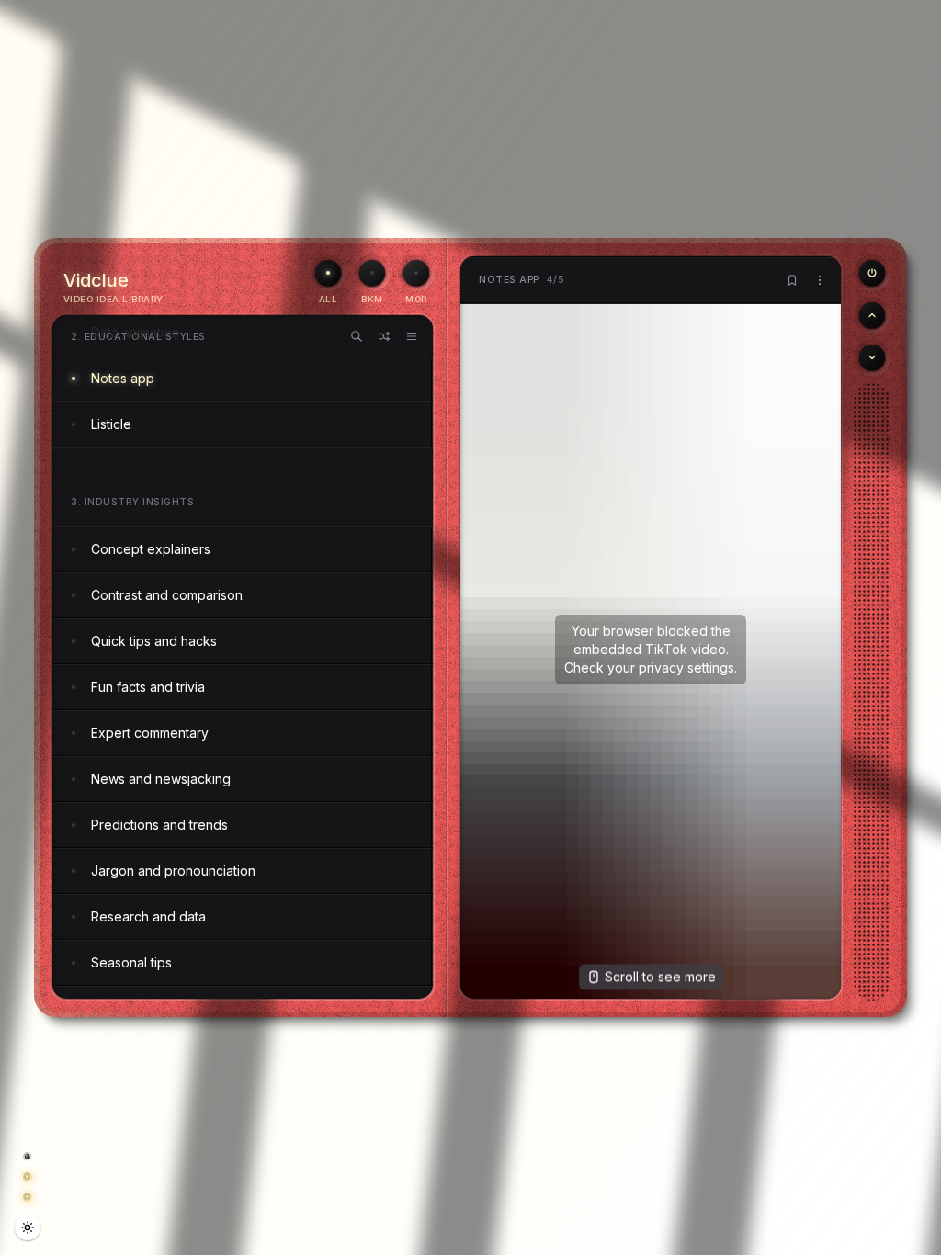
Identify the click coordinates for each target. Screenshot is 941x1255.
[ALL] (328, 273)
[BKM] (372, 273)
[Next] (872, 357)
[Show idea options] (819, 280)
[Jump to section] (411, 336)
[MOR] (416, 273)
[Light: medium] (27, 1227)
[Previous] (872, 273)
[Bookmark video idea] (792, 280)
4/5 (521, 280)
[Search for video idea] (356, 336)
